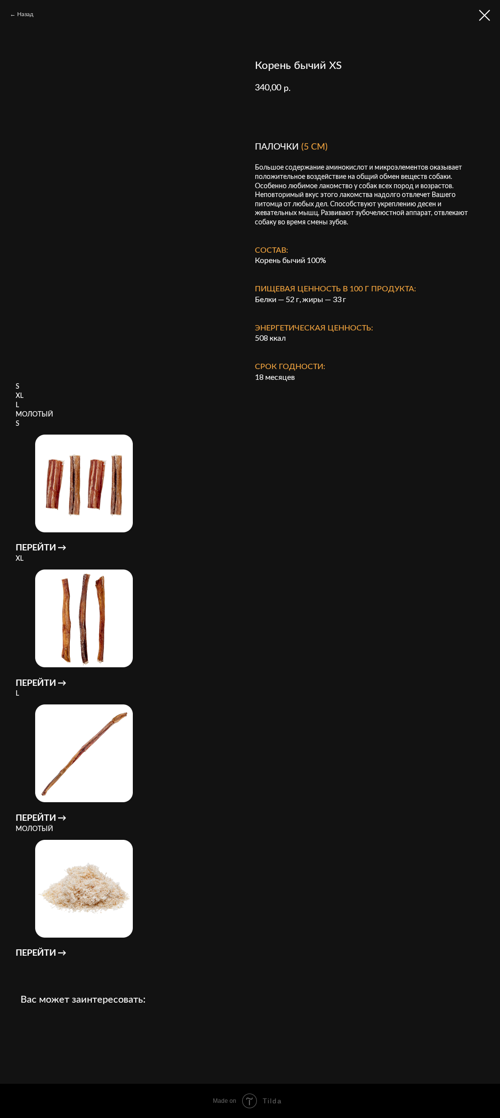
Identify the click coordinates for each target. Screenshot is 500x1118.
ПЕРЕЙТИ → (41, 547)
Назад (25, 14)
